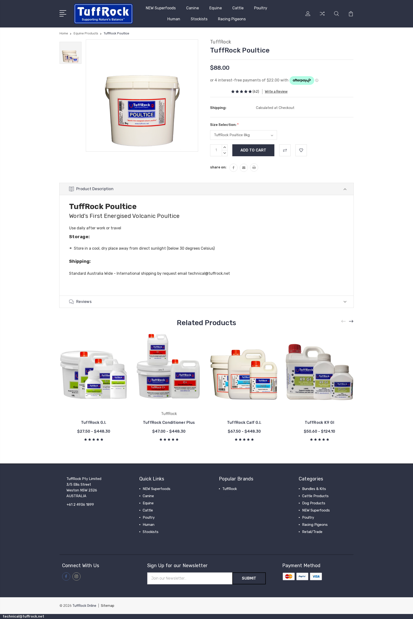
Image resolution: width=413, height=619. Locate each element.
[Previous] (343, 321)
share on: (218, 167)
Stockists (199, 19)
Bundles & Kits (314, 489)
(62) (256, 92)
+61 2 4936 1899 (80, 504)
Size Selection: (224, 125)
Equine (215, 8)
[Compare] (322, 16)
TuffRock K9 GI (319, 422)
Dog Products (313, 503)
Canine (192, 8)
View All (229, 496)
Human (173, 19)
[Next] (351, 321)
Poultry (260, 8)
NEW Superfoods (161, 8)
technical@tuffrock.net (209, 273)
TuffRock (229, 489)
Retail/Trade (312, 532)
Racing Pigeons (232, 19)
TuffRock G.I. (93, 422)
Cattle (238, 8)
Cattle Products (315, 496)
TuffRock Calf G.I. (244, 422)
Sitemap (107, 606)
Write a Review (276, 92)
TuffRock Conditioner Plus (169, 422)
